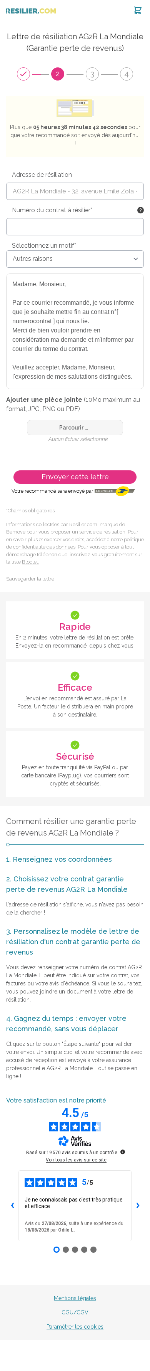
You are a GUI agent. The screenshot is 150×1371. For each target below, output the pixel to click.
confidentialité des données (44, 547)
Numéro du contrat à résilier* (52, 210)
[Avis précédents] (12, 1205)
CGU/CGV (75, 1312)
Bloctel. (30, 562)
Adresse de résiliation (42, 174)
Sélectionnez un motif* (44, 245)
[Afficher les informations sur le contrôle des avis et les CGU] (123, 1152)
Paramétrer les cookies (75, 1327)
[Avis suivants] (137, 1205)
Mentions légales (75, 1298)
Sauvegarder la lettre (30, 579)
